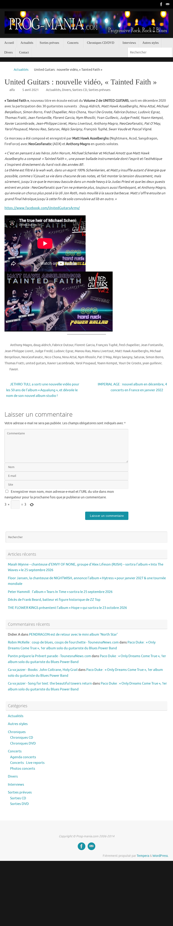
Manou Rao (83, 351)
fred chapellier (129, 345)
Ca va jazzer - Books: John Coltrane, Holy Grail (42, 670)
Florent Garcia (85, 345)
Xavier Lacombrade (60, 363)
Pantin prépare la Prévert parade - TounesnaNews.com (49, 656)
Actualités (21, 70)
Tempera (143, 856)
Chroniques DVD (23, 743)
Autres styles (18, 724)
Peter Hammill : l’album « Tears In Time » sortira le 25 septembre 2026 (60, 592)
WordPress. (160, 856)
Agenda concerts (23, 757)
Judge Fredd (43, 351)
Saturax (139, 357)
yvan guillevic (152, 363)
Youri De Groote (130, 363)
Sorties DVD (19, 804)
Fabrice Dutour (62, 345)
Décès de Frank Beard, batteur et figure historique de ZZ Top (54, 600)
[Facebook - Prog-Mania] (161, 4)
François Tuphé (107, 345)
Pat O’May (104, 357)
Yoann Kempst (107, 363)
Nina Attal (69, 357)
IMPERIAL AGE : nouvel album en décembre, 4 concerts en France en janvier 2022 (132, 387)
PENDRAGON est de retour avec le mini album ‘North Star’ (73, 634)
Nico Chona (53, 357)
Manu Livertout (103, 351)
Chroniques (17, 732)
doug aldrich (42, 345)
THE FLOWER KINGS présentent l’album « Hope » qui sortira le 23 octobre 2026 (67, 608)
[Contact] (167, 4)
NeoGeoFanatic (32, 357)
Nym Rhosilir (87, 357)
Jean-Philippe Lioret (19, 351)
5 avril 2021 (30, 90)
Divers (66, 90)
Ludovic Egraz (63, 351)
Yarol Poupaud (85, 363)
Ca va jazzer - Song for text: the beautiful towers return (50, 683)
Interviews (16, 784)
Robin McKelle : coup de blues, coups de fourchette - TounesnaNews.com (63, 642)
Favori (13, 369)
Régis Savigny (122, 357)
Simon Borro (154, 357)
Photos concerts (22, 769)
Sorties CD (79, 90)
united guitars (36, 363)
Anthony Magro (21, 345)
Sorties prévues (99, 90)
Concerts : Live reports (27, 763)
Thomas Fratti (14, 363)
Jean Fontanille (152, 345)
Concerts (15, 751)
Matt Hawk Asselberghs (131, 351)
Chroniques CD (21, 738)
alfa (12, 90)
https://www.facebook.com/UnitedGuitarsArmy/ (42, 208)
